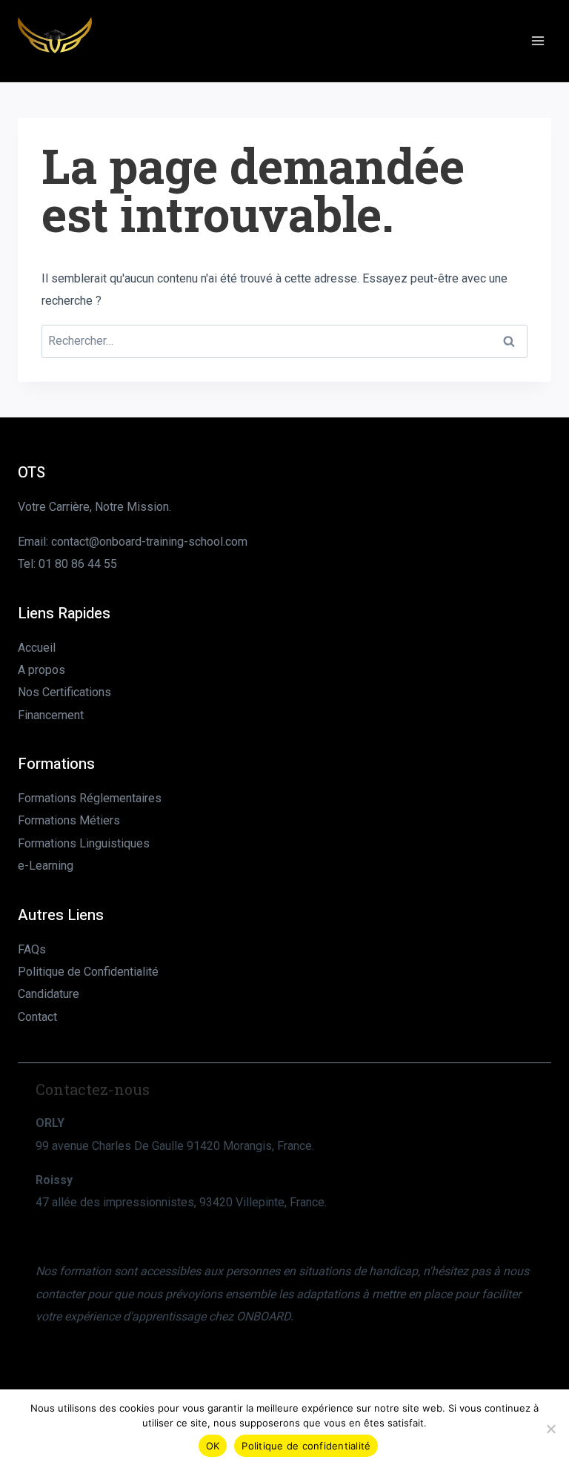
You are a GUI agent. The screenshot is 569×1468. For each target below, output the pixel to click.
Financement (51, 715)
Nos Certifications (64, 692)
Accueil (37, 648)
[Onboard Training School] (55, 41)
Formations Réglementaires (90, 798)
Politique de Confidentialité (88, 972)
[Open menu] (537, 40)
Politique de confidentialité (306, 1446)
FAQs (32, 949)
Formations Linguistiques (84, 843)
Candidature (48, 994)
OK (213, 1446)
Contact (37, 1017)
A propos (41, 670)
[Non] (550, 1428)
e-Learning (45, 866)
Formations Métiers (69, 820)
